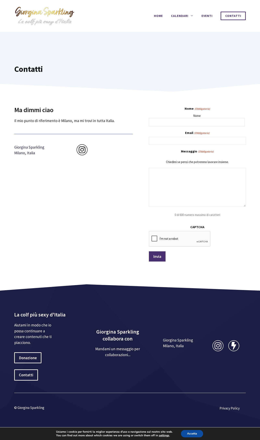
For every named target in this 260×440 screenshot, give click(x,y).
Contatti (233, 16)
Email (197, 133)
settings (164, 435)
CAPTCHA (197, 227)
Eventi (207, 16)
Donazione (28, 357)
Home (158, 16)
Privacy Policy (230, 408)
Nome (197, 116)
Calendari (179, 16)
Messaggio (197, 151)
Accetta (192, 434)
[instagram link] (82, 149)
